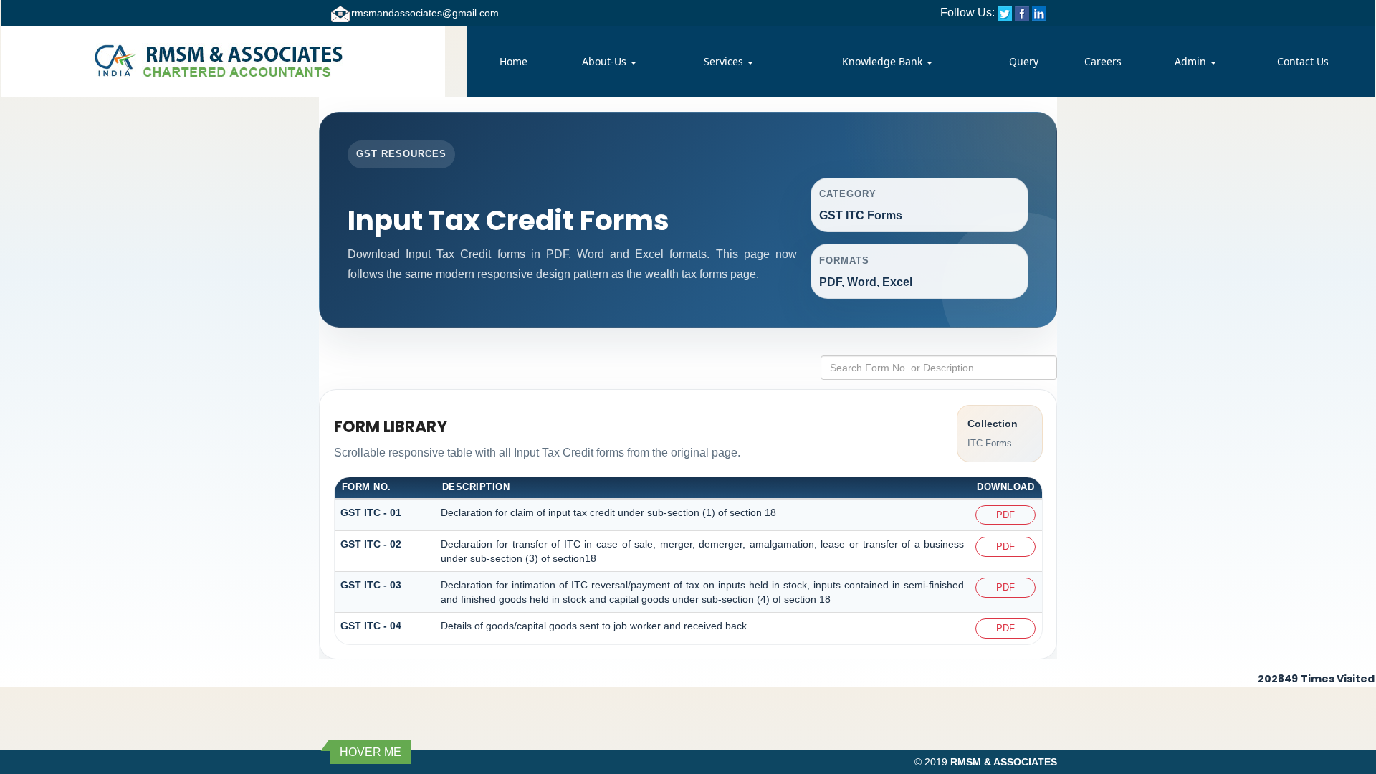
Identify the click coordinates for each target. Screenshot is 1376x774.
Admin (1192, 61)
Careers (1103, 61)
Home (513, 61)
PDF (1005, 515)
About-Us (605, 61)
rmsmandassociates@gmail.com (425, 13)
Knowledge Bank (883, 61)
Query (1023, 61)
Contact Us (1303, 61)
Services (725, 61)
